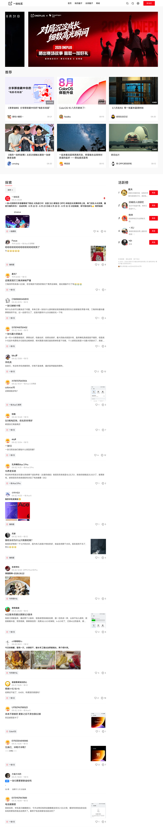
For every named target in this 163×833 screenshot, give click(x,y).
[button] (138, 3)
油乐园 (50, 149)
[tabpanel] (55, 507)
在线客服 (121, 259)
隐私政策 (129, 259)
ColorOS (102, 102)
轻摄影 (154, 102)
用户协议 (136, 259)
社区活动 (50, 102)
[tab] (8, 183)
